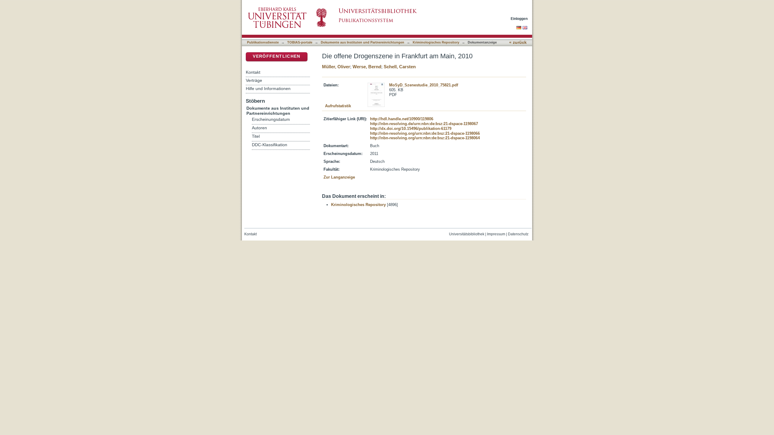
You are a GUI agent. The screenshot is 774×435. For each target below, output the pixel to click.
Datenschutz (518, 234)
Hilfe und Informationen (268, 88)
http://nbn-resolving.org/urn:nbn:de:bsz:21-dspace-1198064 (425, 138)
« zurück (518, 42)
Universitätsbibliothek (466, 234)
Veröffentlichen (276, 56)
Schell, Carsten (400, 66)
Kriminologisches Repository (436, 42)
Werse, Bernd (367, 66)
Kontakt (253, 72)
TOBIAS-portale (299, 42)
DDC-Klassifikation (269, 145)
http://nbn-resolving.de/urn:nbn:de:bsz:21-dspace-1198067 (424, 123)
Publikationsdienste (263, 42)
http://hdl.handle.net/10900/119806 (401, 119)
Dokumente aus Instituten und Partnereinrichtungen (362, 42)
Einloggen (519, 19)
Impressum (496, 234)
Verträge (254, 80)
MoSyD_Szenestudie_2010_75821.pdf (423, 85)
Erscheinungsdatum (271, 119)
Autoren (259, 128)
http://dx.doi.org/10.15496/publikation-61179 (410, 128)
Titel (256, 136)
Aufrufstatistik (338, 106)
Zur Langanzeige (339, 177)
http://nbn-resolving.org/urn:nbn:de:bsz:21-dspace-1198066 (425, 133)
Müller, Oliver (336, 66)
